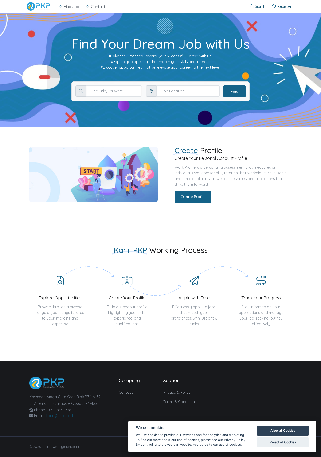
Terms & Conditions (180, 401)
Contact (126, 392)
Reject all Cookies (283, 442)
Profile (211, 150)
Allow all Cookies (282, 430)
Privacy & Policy (177, 392)
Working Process (178, 250)
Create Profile (193, 196)
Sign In (260, 6)
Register (284, 6)
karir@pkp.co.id (59, 415)
